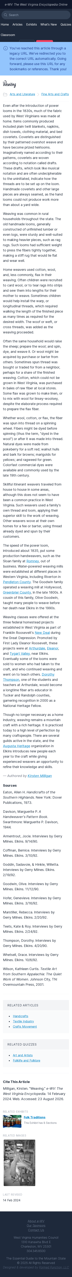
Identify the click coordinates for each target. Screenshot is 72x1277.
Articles (18, 24)
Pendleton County (17, 582)
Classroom (8, 35)
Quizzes (66, 24)
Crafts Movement (25, 1026)
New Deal (42, 633)
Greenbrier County (17, 592)
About (36, 1221)
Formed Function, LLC (54, 1267)
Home (5, 24)
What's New (48, 24)
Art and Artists (23, 1055)
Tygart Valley (20, 653)
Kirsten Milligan (40, 776)
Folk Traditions (34, 1117)
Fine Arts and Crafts (55, 94)
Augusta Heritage (16, 746)
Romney (32, 561)
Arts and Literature (22, 94)
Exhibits (31, 24)
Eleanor (52, 648)
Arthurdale (37, 648)
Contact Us (36, 1230)
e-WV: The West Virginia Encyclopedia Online (36, 4)
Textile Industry (23, 1021)
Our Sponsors (36, 1225)
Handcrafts (20, 1016)
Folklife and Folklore (26, 1060)
